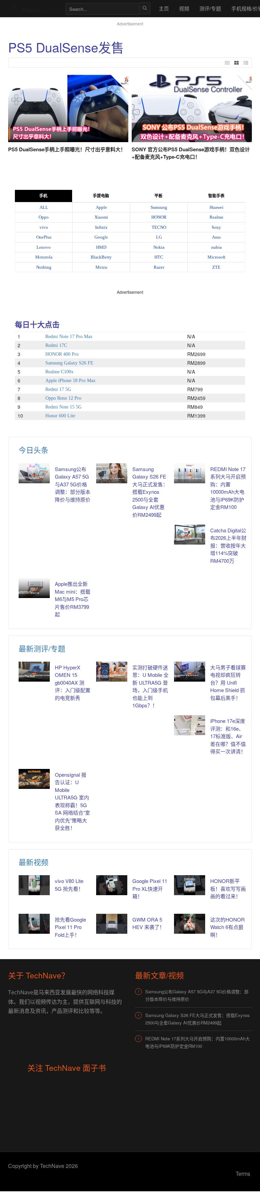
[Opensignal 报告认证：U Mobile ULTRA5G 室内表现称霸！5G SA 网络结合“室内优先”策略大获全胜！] (34, 779)
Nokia (159, 247)
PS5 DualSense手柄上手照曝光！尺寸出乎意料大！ (67, 149)
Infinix (101, 227)
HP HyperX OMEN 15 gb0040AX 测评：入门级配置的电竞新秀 (72, 682)
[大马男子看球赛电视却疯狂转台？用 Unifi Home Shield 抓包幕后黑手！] (189, 672)
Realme (216, 217)
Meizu (101, 267)
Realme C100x (59, 371)
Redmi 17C (56, 345)
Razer (159, 267)
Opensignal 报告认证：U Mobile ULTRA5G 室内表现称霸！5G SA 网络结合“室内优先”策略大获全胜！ (72, 801)
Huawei (216, 207)
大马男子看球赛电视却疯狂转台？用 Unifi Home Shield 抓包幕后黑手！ (228, 682)
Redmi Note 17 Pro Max (68, 336)
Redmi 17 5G (58, 389)
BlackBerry (101, 257)
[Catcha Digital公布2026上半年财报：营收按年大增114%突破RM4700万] (189, 535)
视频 (184, 8)
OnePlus (43, 237)
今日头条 (33, 449)
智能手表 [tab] (216, 196)
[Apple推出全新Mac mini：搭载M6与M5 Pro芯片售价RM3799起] (34, 588)
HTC (158, 257)
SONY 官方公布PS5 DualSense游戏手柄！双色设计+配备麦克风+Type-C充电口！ (191, 153)
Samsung (159, 207)
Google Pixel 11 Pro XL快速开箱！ (149, 888)
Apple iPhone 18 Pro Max (70, 380)
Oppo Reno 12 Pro (63, 398)
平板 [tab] (158, 196)
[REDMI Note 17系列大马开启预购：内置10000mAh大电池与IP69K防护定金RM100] (189, 473)
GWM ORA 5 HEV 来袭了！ (148, 923)
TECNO (159, 227)
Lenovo (44, 247)
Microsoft (216, 257)
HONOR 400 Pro (62, 354)
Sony (216, 227)
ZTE (216, 267)
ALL (44, 207)
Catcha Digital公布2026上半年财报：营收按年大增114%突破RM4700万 (228, 545)
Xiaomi (101, 217)
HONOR (159, 217)
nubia (216, 247)
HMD (101, 247)
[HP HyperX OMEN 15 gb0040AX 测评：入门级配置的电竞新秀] (34, 672)
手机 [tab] (43, 196)
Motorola (43, 257)
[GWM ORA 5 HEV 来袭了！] (111, 924)
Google (101, 237)
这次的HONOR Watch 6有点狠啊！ (227, 927)
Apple (101, 207)
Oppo (44, 217)
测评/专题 (210, 8)
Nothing (43, 267)
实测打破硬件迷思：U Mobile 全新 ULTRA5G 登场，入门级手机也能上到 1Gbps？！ (150, 686)
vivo (44, 227)
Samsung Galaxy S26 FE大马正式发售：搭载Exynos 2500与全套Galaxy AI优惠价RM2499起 (150, 491)
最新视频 (33, 862)
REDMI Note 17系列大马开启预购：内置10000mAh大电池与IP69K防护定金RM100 (228, 488)
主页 (164, 8)
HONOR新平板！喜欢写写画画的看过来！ (228, 888)
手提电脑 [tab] (101, 196)
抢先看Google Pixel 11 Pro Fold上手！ (70, 927)
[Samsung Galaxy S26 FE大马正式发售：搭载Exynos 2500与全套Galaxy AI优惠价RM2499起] (111, 473)
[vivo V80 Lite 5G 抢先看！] (34, 885)
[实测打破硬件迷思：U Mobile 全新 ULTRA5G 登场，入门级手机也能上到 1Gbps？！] (111, 672)
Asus (216, 237)
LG (159, 237)
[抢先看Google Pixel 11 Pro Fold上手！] (34, 924)
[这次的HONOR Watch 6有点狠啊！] (189, 924)
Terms (243, 1173)
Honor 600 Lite (60, 415)
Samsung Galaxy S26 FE (69, 363)
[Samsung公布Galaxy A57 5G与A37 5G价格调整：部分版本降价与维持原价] (34, 473)
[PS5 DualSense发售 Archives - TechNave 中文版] (33, 8)
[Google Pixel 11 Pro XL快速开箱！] (111, 885)
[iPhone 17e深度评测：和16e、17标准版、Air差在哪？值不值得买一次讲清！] (189, 725)
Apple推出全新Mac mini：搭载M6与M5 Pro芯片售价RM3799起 (72, 599)
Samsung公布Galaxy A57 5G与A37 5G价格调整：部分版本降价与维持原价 (72, 484)
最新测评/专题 (42, 648)
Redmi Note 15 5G (63, 407)
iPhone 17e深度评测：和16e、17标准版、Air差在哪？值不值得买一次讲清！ (228, 736)
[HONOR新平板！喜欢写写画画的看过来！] (189, 885)
